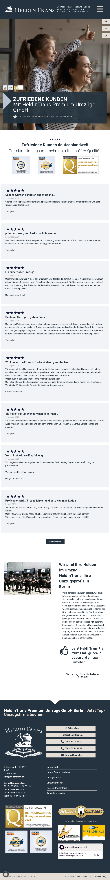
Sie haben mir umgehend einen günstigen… (31, 413)
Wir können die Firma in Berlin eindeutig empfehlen (36, 362)
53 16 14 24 (19, 792)
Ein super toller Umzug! (19, 272)
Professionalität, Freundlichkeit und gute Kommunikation (40, 500)
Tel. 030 (8, 792)
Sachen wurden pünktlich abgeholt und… (30, 194)
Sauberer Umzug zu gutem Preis (25, 317)
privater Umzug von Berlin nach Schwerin (30, 233)
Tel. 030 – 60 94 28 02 (14, 789)
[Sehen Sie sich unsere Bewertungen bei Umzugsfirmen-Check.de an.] (80, 858)
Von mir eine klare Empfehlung (24, 455)
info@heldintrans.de (14, 776)
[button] (55, 541)
